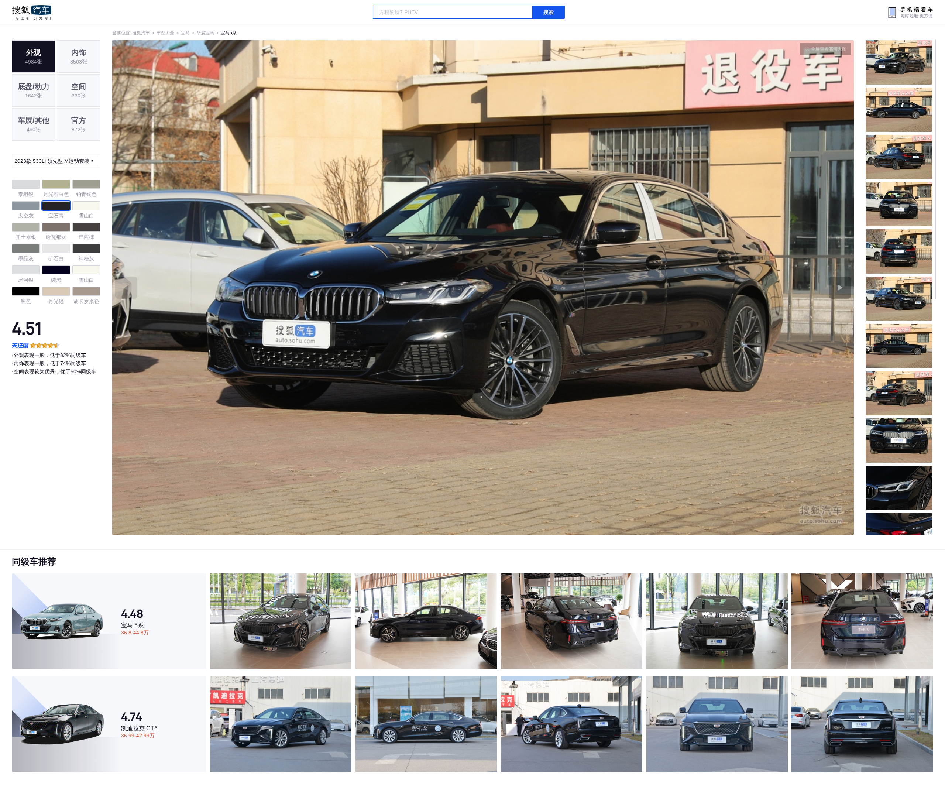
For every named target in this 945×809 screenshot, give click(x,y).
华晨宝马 (205, 32)
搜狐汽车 (31, 12)
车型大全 (165, 32)
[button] (297, 287)
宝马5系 (229, 32)
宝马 (185, 32)
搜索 (548, 12)
